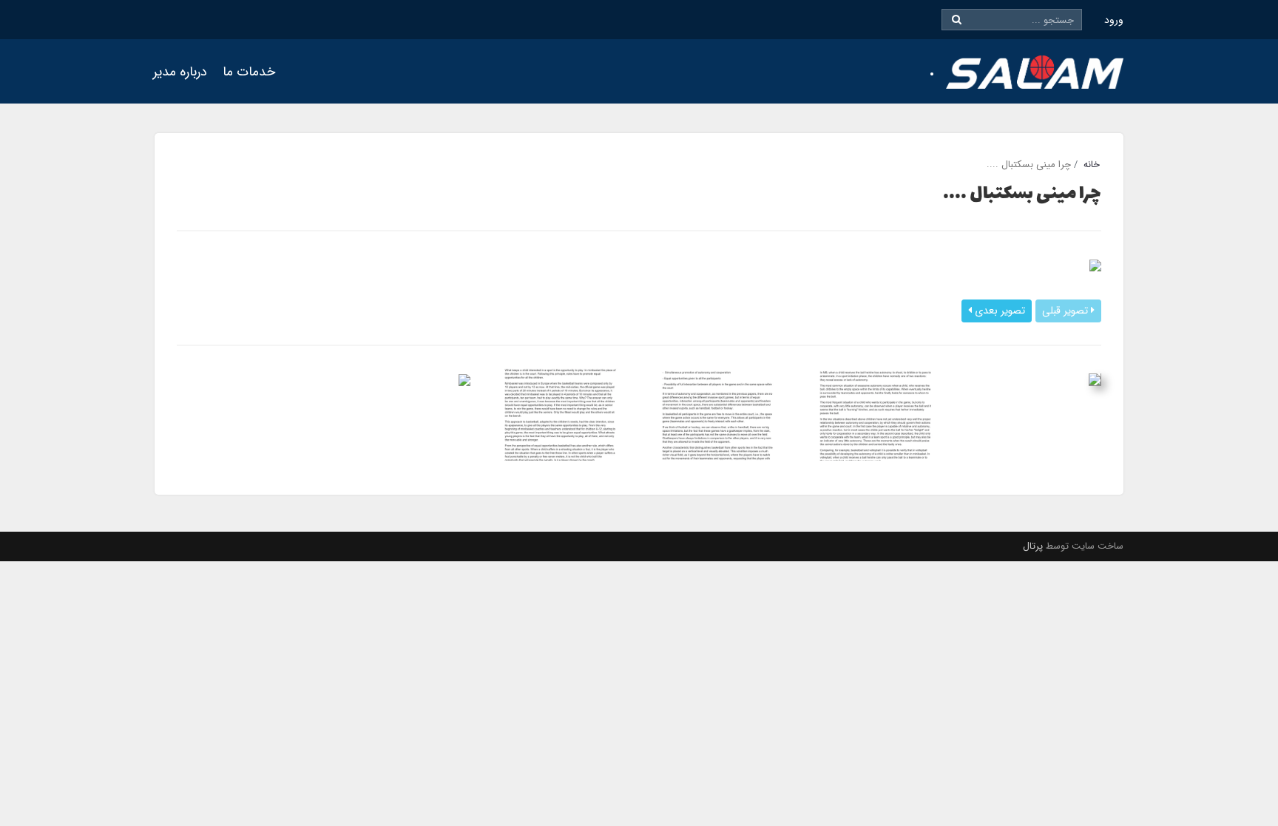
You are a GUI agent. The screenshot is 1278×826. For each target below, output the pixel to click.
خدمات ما (249, 71)
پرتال (1033, 546)
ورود (1113, 20)
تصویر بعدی (998, 310)
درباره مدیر (180, 71)
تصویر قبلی (1066, 310)
